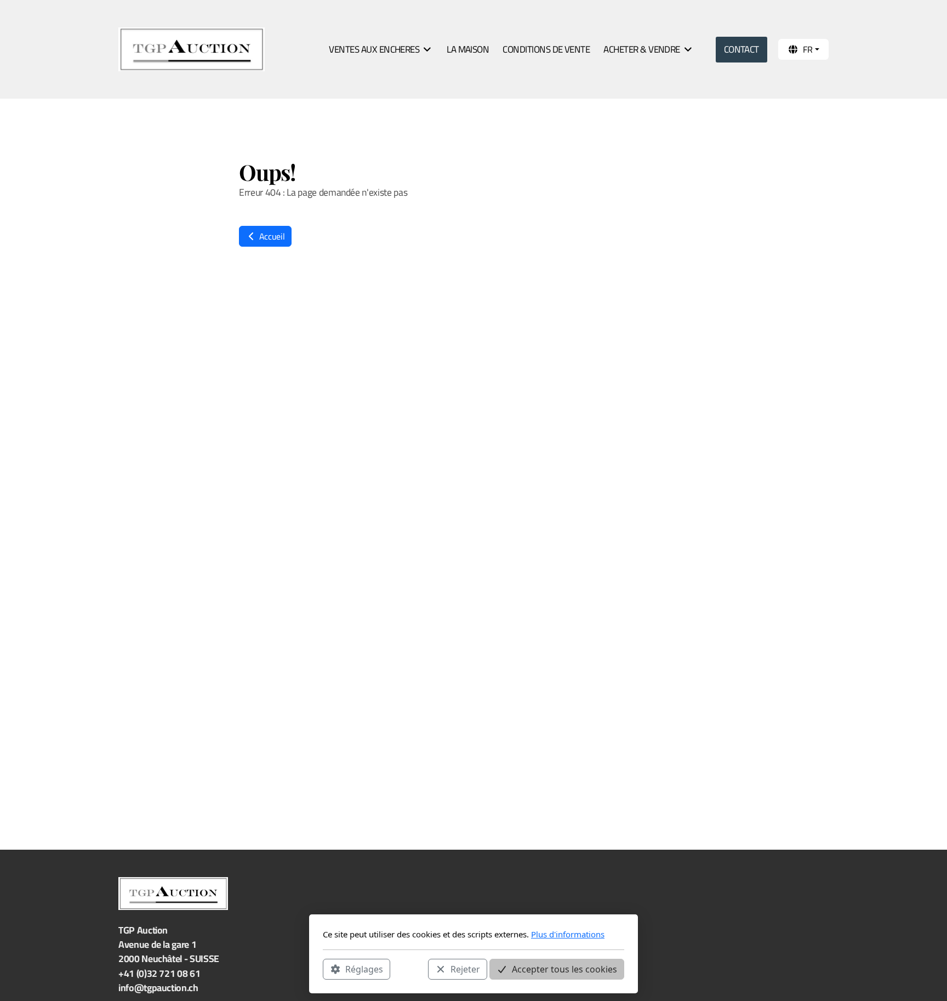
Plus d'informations (567, 934)
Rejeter (465, 969)
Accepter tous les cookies (564, 969)
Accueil (270, 236)
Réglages (364, 969)
